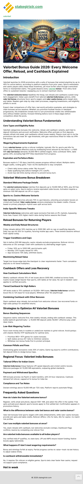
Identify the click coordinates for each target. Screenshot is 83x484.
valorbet (7, 16)
